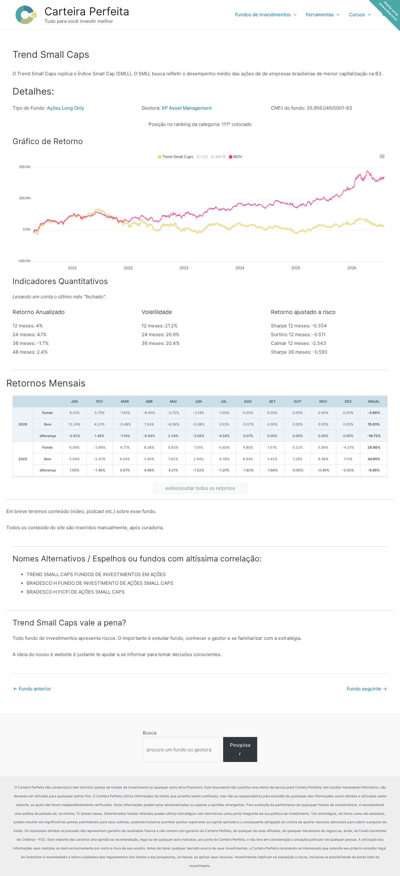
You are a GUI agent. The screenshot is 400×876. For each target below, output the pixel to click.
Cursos (357, 14)
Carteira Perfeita (86, 11)
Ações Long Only (65, 108)
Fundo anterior (32, 689)
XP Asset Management (187, 108)
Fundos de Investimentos (263, 14)
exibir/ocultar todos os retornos (200, 488)
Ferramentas (320, 14)
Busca (149, 733)
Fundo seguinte (367, 689)
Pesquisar (240, 749)
